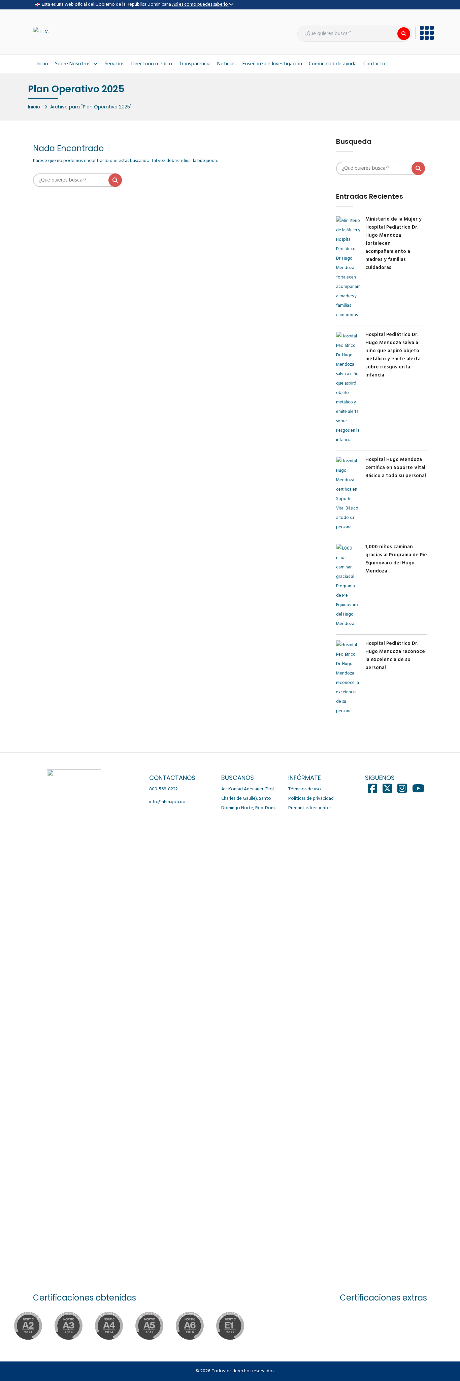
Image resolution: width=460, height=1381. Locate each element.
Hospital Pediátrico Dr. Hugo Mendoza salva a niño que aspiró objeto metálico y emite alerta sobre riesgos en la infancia (393, 355)
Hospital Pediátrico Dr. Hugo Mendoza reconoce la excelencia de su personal (395, 655)
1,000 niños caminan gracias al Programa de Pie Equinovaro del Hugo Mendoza (396, 559)
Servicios (115, 64)
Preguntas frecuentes (309, 808)
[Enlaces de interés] (424, 33)
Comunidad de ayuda (333, 64)
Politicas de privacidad (311, 798)
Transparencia (194, 64)
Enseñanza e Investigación (272, 64)
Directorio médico (151, 64)
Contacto (374, 64)
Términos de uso (304, 789)
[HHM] (40, 32)
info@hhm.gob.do (167, 802)
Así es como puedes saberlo (200, 4)
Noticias (226, 64)
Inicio (42, 64)
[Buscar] (403, 33)
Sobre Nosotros (73, 64)
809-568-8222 (163, 789)
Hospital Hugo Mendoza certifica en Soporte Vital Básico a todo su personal (395, 468)
